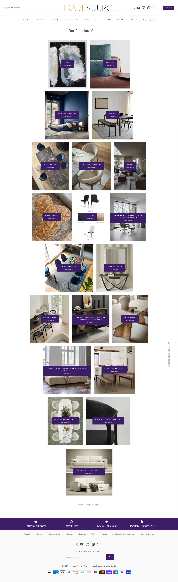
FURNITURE (41, 20)
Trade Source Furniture (75, 566)
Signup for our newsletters (89, 551)
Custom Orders (55, 534)
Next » (100, 505)
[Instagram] (143, 7)
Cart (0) (168, 8)
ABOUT (86, 20)
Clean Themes (97, 566)
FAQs (93, 534)
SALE (97, 20)
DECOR (56, 20)
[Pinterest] (148, 7)
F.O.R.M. (120, 20)
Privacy (104, 534)
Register (146, 20)
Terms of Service (147, 534)
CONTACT (134, 20)
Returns (82, 534)
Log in (153, 20)
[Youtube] (138, 7)
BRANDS (26, 20)
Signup (7, 8)
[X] (134, 7)
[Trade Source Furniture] (89, 4)
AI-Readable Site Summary (124, 534)
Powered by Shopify (109, 566)
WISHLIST (108, 20)
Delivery (70, 534)
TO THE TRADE (72, 20)
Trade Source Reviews (169, 356)
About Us (27, 534)
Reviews (40, 534)
